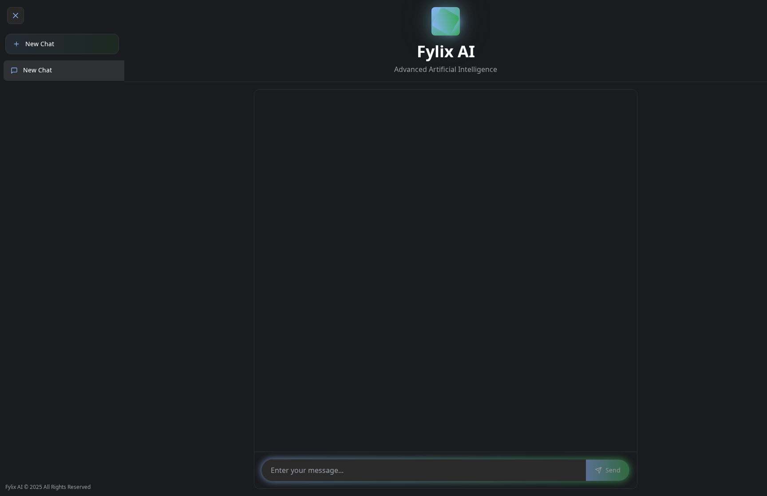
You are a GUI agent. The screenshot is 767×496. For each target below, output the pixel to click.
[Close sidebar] (15, 15)
